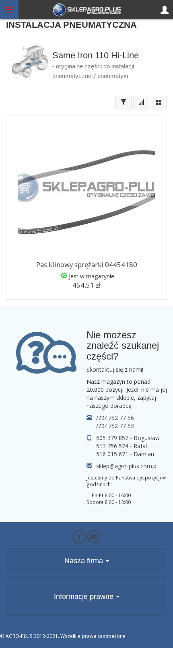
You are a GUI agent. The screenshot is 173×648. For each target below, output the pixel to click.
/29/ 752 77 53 (115, 426)
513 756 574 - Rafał (121, 446)
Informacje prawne (84, 596)
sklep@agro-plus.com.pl (127, 466)
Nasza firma (84, 561)
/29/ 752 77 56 (115, 418)
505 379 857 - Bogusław (128, 438)
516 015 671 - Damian (125, 454)
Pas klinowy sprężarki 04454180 (86, 264)
